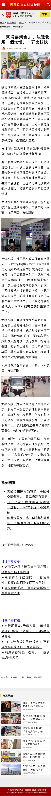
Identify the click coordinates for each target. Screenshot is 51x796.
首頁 (2, 22)
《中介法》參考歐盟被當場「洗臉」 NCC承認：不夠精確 (28, 507)
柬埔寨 (14, 677)
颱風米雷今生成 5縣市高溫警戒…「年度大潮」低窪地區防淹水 (28, 523)
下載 (44, 14)
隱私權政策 (42, 790)
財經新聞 (11, 22)
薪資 (29, 677)
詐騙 (22, 677)
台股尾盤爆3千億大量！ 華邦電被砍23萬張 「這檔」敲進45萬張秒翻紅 (25, 631)
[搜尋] (47, 7)
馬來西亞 (38, 677)
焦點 (21, 22)
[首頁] (25, 4)
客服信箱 (11, 790)
